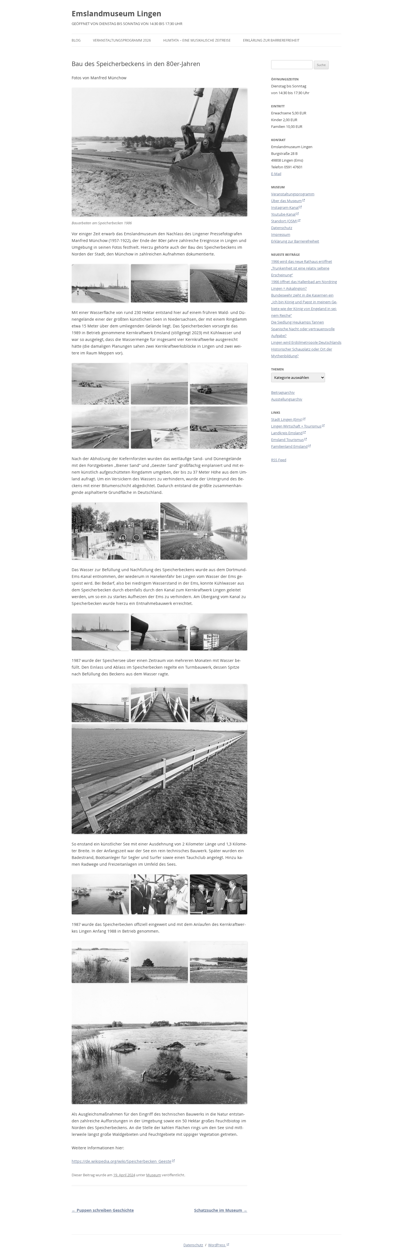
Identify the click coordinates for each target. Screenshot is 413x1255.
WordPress (217, 1245)
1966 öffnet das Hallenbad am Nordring (304, 281)
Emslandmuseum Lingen (116, 13)
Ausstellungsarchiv (286, 399)
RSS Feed (278, 459)
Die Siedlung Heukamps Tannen (297, 322)
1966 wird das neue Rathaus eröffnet (301, 261)
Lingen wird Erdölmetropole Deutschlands (306, 342)
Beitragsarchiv (283, 392)
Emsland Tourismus (287, 439)
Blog (76, 40)
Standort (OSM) (284, 220)
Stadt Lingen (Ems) (286, 419)
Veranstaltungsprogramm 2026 (122, 40)
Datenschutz (281, 227)
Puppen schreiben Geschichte (103, 1210)
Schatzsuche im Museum (220, 1210)
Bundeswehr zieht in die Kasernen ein (302, 295)
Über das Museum (286, 200)
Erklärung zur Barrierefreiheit (271, 40)
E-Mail (276, 173)
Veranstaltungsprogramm (292, 193)
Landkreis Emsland (287, 432)
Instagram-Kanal (285, 207)
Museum (153, 1174)
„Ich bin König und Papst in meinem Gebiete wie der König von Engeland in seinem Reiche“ (304, 308)
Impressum (280, 234)
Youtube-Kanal (283, 214)
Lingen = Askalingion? (289, 288)
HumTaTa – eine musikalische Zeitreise (197, 40)
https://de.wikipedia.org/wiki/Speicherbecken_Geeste (121, 1161)
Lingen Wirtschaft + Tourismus (296, 426)
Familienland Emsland (289, 446)
